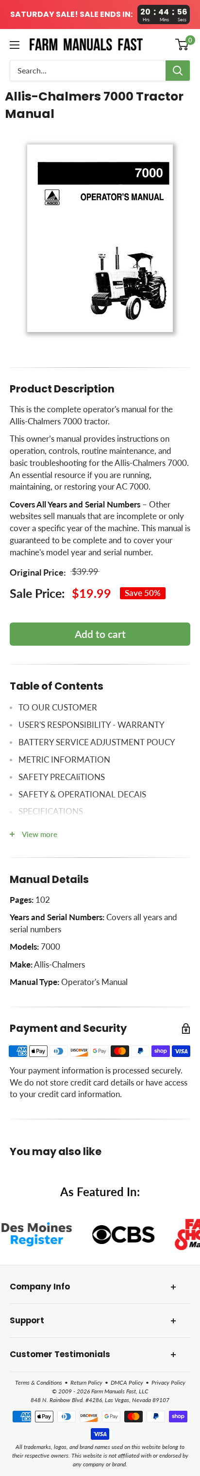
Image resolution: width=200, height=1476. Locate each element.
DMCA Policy (127, 1382)
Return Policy (86, 1382)
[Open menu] (14, 45)
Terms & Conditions (38, 1382)
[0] (182, 44)
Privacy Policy (168, 1382)
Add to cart (100, 634)
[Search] (178, 70)
